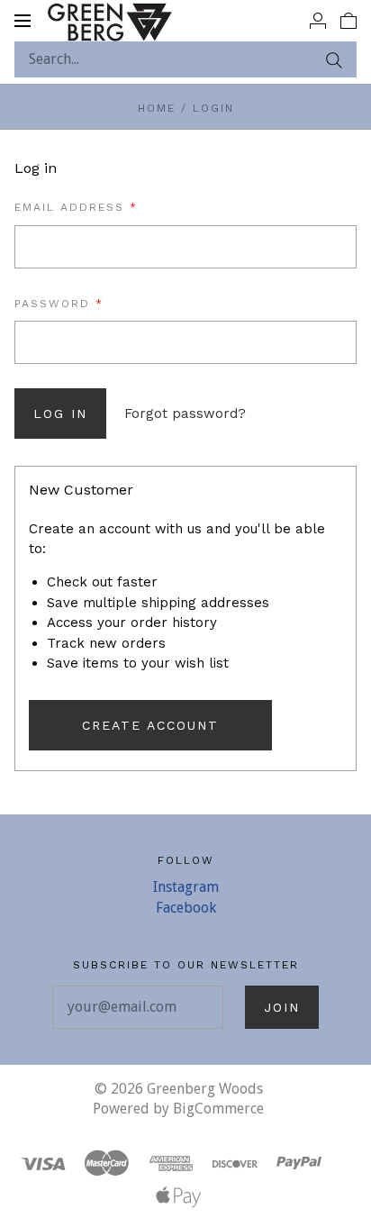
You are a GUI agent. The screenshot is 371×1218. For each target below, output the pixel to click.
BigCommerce (218, 1108)
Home (157, 108)
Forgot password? (185, 413)
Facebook (186, 907)
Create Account (150, 725)
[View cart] (348, 20)
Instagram (186, 886)
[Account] (318, 20)
